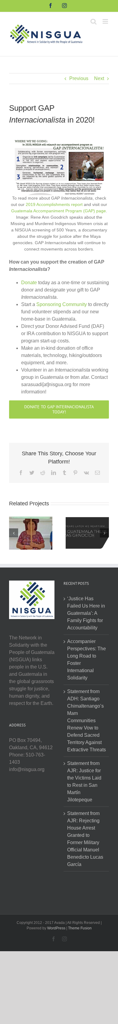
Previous (78, 78)
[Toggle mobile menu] (106, 21)
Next (99, 78)
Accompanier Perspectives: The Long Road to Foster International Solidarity (86, 659)
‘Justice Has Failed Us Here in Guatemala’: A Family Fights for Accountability (86, 613)
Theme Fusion (80, 928)
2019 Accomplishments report (54, 204)
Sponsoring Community (61, 304)
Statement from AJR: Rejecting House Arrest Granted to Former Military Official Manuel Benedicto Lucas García (85, 839)
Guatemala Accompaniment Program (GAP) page (58, 210)
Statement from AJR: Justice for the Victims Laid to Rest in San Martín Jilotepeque (84, 781)
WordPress (56, 928)
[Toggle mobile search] (93, 21)
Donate (29, 282)
